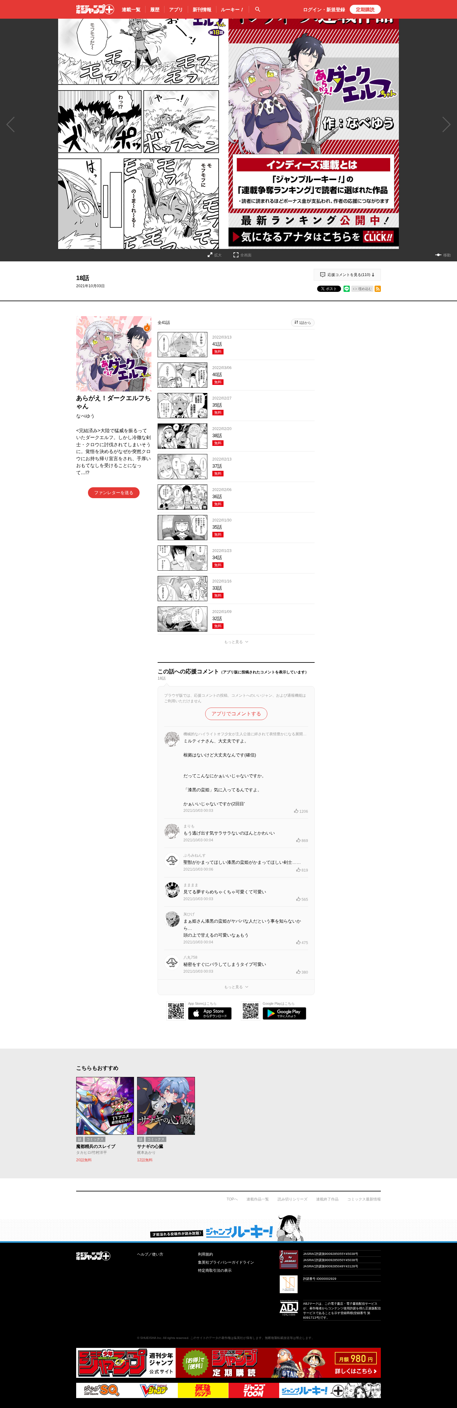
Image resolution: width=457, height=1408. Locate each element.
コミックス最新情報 (364, 1199)
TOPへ (232, 1199)
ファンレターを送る (113, 492)
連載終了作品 (327, 1199)
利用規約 (205, 1254)
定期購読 (365, 9)
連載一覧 (131, 9)
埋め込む (365, 289)
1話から (305, 323)
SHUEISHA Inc (150, 1338)
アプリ (176, 9)
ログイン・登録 (324, 9)
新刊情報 (202, 9)
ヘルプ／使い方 (150, 1254)
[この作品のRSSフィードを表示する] (378, 289)
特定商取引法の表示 (215, 1270)
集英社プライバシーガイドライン (226, 1262)
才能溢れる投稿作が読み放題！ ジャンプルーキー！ (228, 1227)
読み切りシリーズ (292, 1199)
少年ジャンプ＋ (95, 9)
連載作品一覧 (258, 1199)
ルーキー (232, 9)
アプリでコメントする (236, 713)
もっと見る (233, 642)
